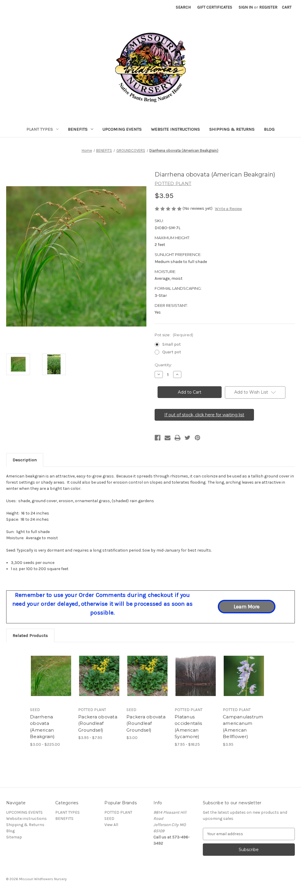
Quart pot (171, 351)
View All (111, 824)
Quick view (46, 668)
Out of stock (99, 681)
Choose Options (51, 681)
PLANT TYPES (39, 129)
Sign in (246, 7)
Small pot (171, 344)
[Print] (177, 438)
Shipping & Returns (232, 129)
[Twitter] (187, 438)
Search (183, 7)
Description (25, 459)
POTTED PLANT (118, 812)
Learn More (247, 606)
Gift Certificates (214, 7)
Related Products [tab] (30, 635)
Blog (269, 129)
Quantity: (163, 364)
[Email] (167, 438)
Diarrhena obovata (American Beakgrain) (42, 727)
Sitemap (14, 837)
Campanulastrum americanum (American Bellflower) (243, 727)
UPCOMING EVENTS (122, 129)
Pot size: (174, 334)
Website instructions (175, 129)
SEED (109, 818)
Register (268, 7)
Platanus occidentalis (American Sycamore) (188, 727)
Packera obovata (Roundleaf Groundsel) (97, 723)
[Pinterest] (197, 438)
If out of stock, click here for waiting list (204, 414)
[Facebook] (157, 438)
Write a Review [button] (228, 208)
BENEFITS (78, 129)
